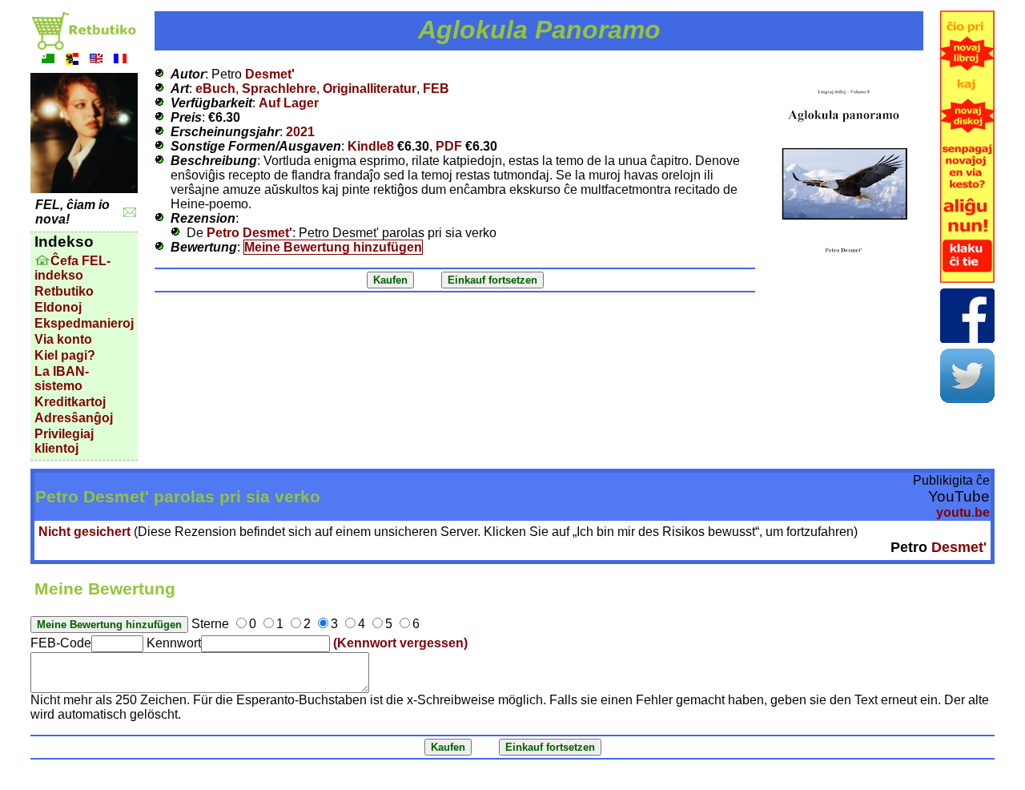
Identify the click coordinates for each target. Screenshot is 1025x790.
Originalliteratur (369, 88)
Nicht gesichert (84, 531)
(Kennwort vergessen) (400, 643)
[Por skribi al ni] (130, 213)
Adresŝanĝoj (73, 418)
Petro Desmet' (249, 233)
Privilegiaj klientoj (64, 441)
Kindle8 (371, 146)
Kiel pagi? (64, 355)
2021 (300, 132)
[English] (96, 60)
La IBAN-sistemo (61, 379)
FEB (436, 88)
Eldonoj (58, 307)
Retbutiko (64, 291)
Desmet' (270, 74)
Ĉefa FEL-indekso (72, 268)
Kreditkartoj (70, 402)
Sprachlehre (279, 88)
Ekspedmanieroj (84, 323)
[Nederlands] (72, 60)
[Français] (120, 60)
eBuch (215, 88)
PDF (449, 146)
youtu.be (963, 512)
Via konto (63, 339)
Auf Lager (289, 103)
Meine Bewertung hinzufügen (333, 247)
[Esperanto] (48, 60)
